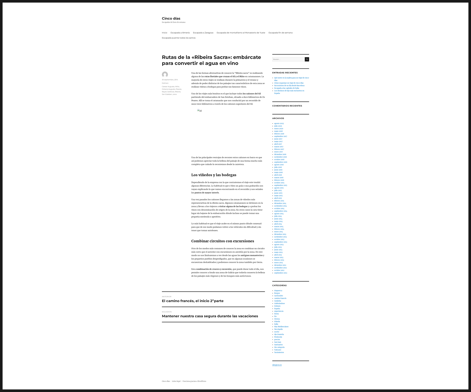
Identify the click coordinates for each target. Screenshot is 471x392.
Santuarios (278, 345)
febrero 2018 (279, 134)
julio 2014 (278, 216)
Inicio (164, 33)
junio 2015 (278, 193)
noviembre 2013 (280, 237)
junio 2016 (278, 170)
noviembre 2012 (280, 268)
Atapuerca (278, 291)
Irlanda (277, 321)
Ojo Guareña (279, 334)
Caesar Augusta (168, 86)
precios (277, 340)
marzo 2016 (278, 178)
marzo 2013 (278, 257)
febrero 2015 (279, 201)
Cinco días (171, 18)
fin (275, 316)
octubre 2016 (279, 160)
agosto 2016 (279, 165)
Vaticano (277, 350)
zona (175, 94)
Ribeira (178, 92)
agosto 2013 (278, 245)
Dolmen (165, 83)
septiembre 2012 (280, 273)
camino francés (280, 298)
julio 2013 (278, 247)
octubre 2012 (279, 270)
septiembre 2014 (280, 211)
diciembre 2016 (280, 154)
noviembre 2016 (280, 157)
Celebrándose (279, 303)
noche (276, 332)
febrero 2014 (279, 229)
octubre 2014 (279, 208)
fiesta (276, 314)
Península (278, 337)
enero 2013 (278, 263)
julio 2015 (278, 190)
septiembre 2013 (280, 242)
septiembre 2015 (280, 185)
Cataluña (277, 301)
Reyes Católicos (168, 92)
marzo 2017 (278, 147)
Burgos (277, 293)
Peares (178, 89)
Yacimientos (279, 352)
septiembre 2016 (280, 162)
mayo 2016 (278, 172)
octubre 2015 (279, 183)
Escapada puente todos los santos (179, 38)
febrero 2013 (279, 260)
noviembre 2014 (280, 206)
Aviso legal (176, 381)
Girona (277, 319)
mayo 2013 (278, 252)
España (277, 309)
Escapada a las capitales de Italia (286, 88)
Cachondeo (278, 296)
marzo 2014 (278, 227)
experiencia (278, 311)
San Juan (277, 342)
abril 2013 (278, 255)
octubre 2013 (279, 239)
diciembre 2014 (280, 203)
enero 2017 (278, 152)
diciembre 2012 (280, 265)
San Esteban (167, 94)
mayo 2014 (278, 221)
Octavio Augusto (168, 89)
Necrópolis (278, 329)
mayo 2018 (278, 131)
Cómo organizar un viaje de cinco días (289, 83)
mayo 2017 (278, 141)
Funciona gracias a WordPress (194, 381)
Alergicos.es (277, 365)
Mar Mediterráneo (281, 327)
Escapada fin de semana (281, 33)
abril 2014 (278, 224)
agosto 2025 (279, 123)
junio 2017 (278, 139)
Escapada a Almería (180, 33)
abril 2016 (278, 175)
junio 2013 (278, 250)
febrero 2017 (279, 149)
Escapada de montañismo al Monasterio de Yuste (241, 33)
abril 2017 (278, 144)
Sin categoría (279, 347)
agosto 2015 (279, 188)
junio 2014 (278, 219)
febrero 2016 (279, 180)
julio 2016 (278, 167)
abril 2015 (278, 198)
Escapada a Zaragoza (203, 33)
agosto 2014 (279, 214)
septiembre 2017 (280, 136)
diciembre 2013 (280, 234)
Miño (177, 86)
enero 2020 (278, 129)
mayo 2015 (278, 196)
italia (276, 324)
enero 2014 (278, 232)
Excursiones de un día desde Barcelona (289, 86)
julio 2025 (278, 126)
